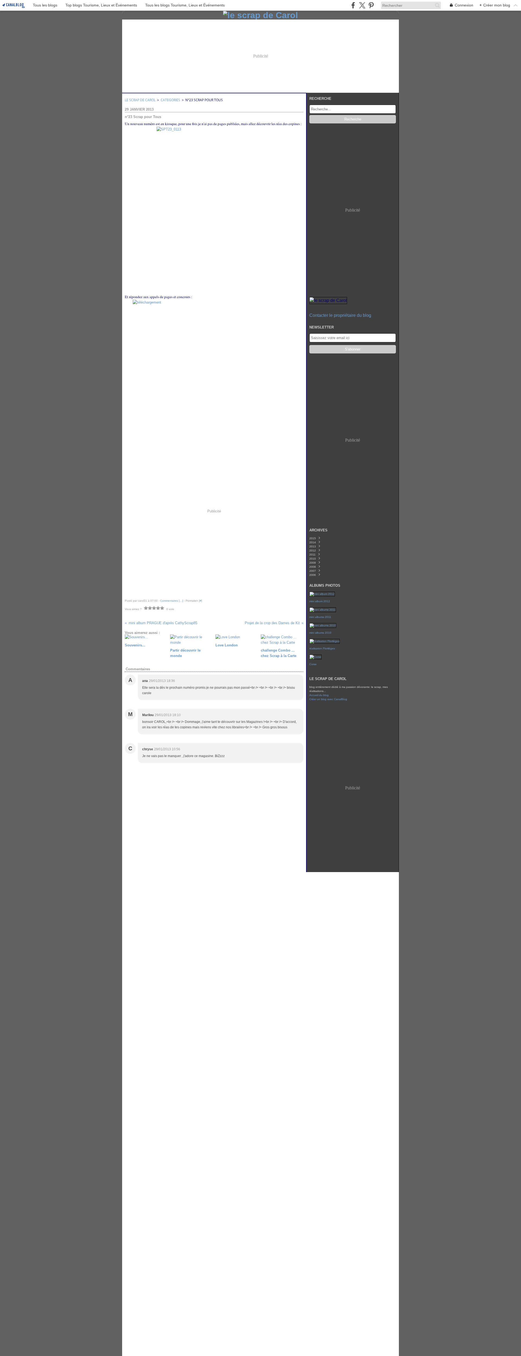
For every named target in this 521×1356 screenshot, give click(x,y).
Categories (170, 100)
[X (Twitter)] (362, 5)
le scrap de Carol (140, 100)
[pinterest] (371, 5)
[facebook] (353, 5)
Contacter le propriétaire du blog (340, 315)
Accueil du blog (319, 695)
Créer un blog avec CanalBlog (328, 699)
